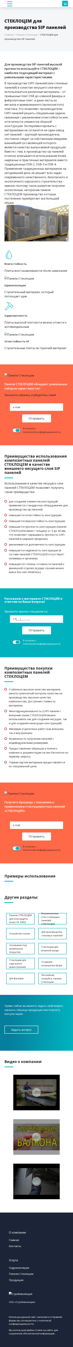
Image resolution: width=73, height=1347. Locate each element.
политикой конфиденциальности (41, 432)
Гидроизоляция (19, 1267)
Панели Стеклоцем (21, 1274)
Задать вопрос (21, 1030)
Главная (14, 1240)
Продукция (16, 1280)
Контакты (15, 1246)
